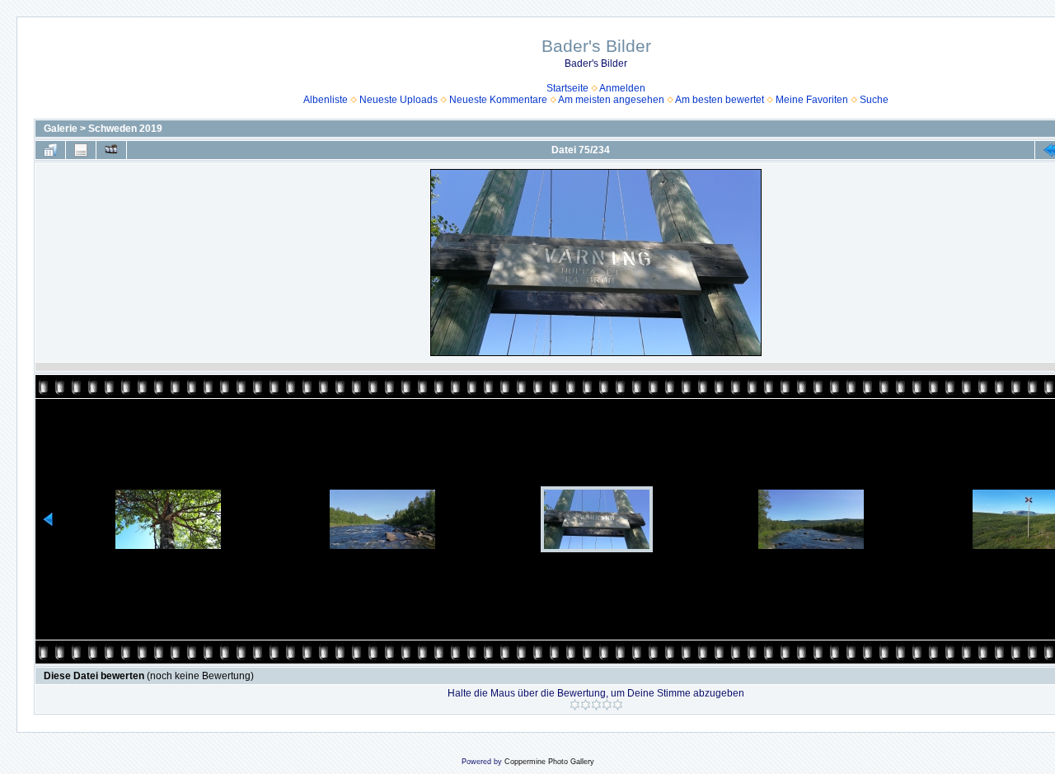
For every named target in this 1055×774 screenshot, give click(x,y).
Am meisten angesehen (611, 100)
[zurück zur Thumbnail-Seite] (50, 150)
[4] (607, 705)
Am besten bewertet (719, 100)
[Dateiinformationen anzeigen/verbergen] (81, 150)
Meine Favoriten (812, 100)
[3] (596, 705)
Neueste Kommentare (498, 100)
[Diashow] (111, 150)
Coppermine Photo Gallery (549, 762)
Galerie (60, 128)
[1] (575, 705)
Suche (874, 100)
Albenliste (325, 100)
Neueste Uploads (398, 100)
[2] (585, 705)
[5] (617, 705)
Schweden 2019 (125, 128)
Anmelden (622, 88)
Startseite (567, 88)
